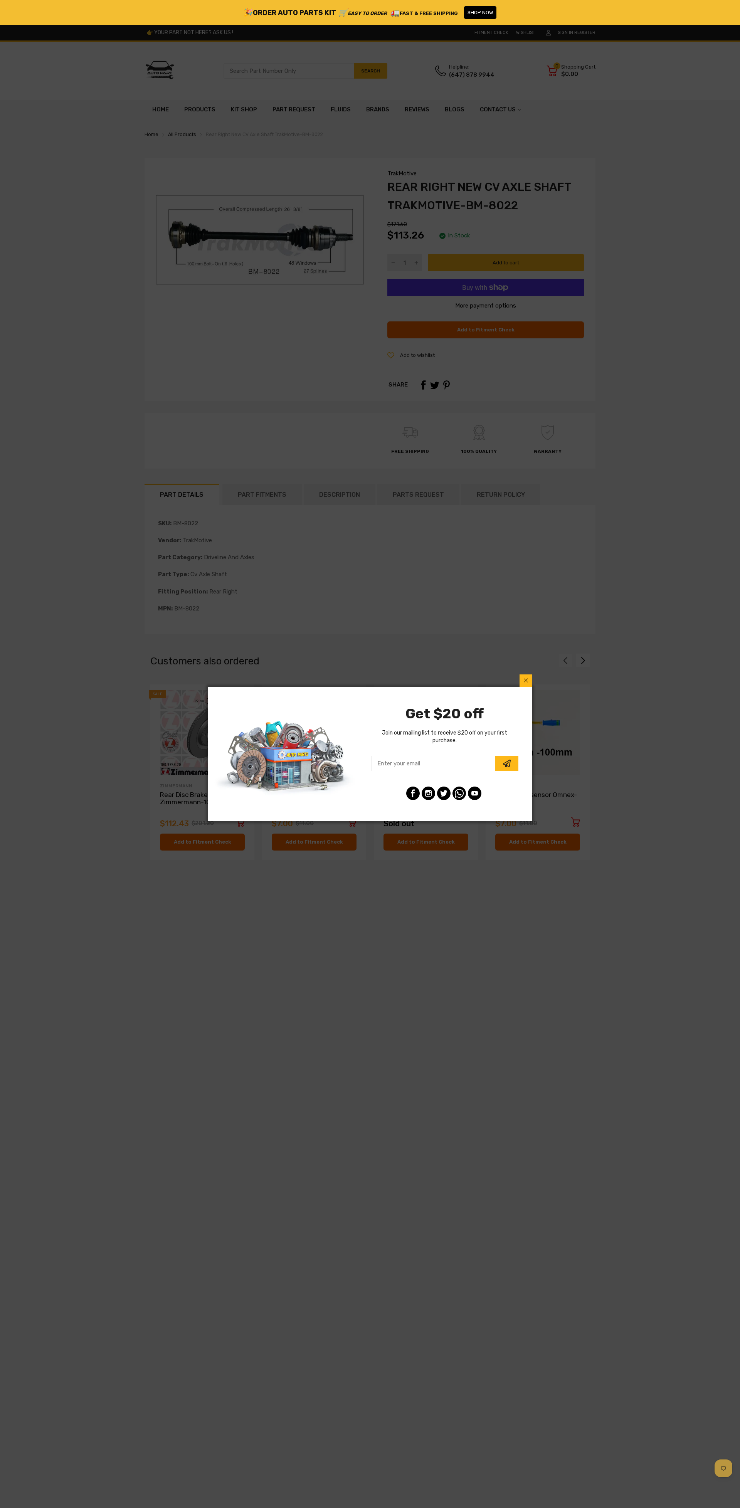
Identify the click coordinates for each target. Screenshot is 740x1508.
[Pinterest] (459, 793)
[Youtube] (474, 793)
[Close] (526, 680)
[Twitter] (444, 793)
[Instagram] (428, 793)
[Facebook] (413, 793)
